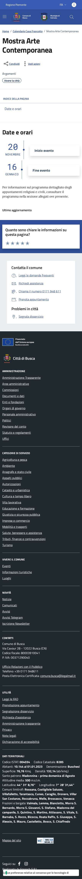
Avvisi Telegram (12, 617)
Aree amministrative (15, 383)
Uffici (5, 438)
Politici (6, 420)
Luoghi (6, 578)
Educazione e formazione (18, 508)
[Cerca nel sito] (71, 17)
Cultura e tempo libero (16, 496)
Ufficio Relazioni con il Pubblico (22, 666)
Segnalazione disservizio (18, 711)
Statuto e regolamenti (16, 432)
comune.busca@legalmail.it (58, 675)
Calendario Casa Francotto (28, 31)
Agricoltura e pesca (14, 459)
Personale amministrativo (19, 414)
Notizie (6, 599)
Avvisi (6, 611)
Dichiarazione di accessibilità (20, 741)
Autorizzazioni (11, 484)
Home (5, 31)
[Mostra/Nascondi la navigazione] (4, 16)
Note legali (9, 735)
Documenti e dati (13, 396)
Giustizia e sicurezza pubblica (21, 514)
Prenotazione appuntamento (20, 705)
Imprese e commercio (16, 520)
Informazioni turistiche (17, 572)
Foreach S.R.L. (29, 869)
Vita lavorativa (11, 502)
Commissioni (10, 390)
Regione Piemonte (16, 5)
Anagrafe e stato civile (16, 472)
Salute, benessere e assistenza (22, 533)
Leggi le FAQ (10, 699)
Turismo (7, 545)
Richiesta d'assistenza (16, 717)
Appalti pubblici (12, 478)
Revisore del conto (14, 426)
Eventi (6, 566)
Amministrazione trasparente (21, 723)
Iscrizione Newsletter (16, 623)
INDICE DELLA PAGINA (16, 99)
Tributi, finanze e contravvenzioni (24, 539)
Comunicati (9, 605)
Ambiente (8, 465)
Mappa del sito (11, 840)
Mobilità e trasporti (14, 526)
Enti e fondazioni (13, 402)
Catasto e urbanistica (16, 490)
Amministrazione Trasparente (21, 377)
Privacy (7, 729)
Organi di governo (13, 408)
